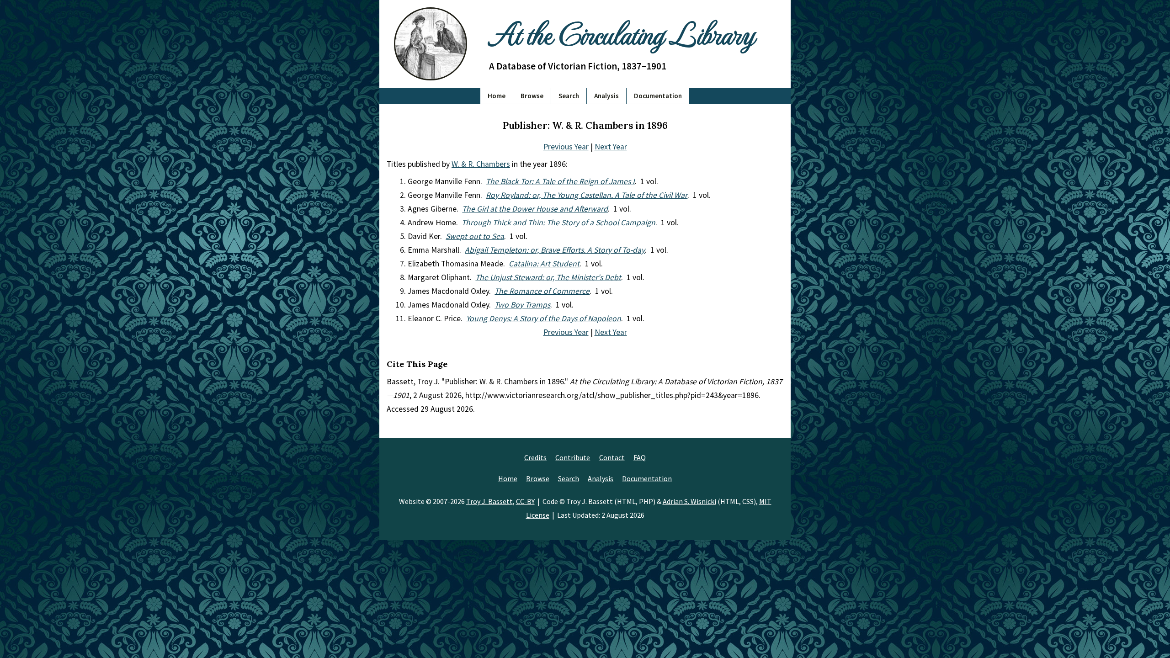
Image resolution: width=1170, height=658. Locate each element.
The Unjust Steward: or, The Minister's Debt (548, 277)
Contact (612, 457)
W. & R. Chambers (481, 164)
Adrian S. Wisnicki (689, 501)
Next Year (611, 147)
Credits (535, 457)
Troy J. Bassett (489, 501)
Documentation (658, 95)
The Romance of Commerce (542, 291)
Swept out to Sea (475, 236)
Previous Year (566, 147)
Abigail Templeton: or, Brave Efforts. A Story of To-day (555, 250)
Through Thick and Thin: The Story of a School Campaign (558, 223)
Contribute (572, 457)
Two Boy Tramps (522, 305)
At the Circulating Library (621, 32)
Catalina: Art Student (544, 264)
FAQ (639, 457)
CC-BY (525, 501)
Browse (532, 95)
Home (496, 95)
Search (568, 95)
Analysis (606, 95)
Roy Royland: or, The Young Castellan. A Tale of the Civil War (586, 195)
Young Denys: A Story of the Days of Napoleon (543, 318)
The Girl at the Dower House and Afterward (535, 209)
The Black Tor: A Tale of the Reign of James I (560, 181)
